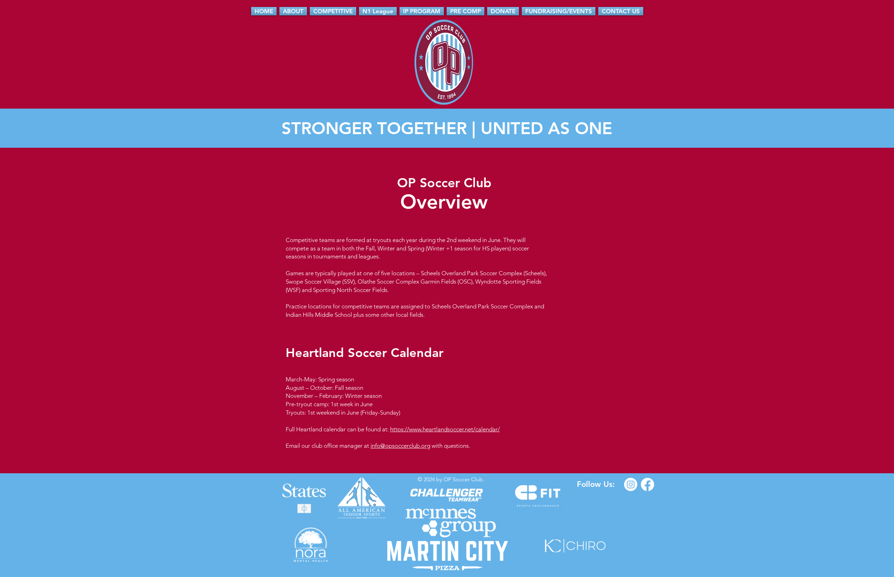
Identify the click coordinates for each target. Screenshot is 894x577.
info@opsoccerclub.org (400, 445)
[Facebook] (647, 484)
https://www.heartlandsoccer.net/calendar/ (445, 429)
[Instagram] (630, 484)
